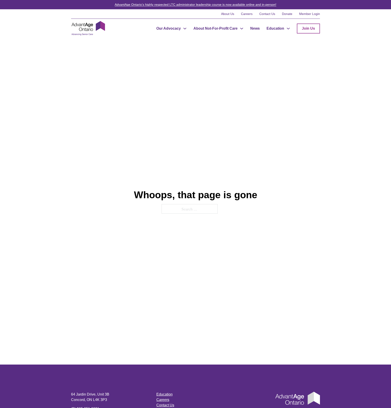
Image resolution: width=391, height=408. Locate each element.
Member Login (309, 14)
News (255, 28)
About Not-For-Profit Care (215, 28)
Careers (247, 14)
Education (275, 28)
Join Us (308, 28)
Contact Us (267, 14)
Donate (287, 14)
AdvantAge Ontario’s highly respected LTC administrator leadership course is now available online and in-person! (195, 4)
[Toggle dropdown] (185, 28)
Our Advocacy (168, 28)
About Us (227, 14)
